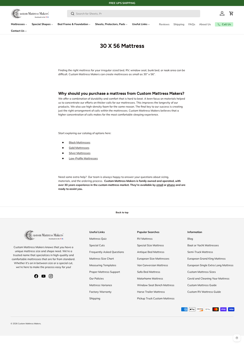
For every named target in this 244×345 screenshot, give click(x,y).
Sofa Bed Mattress (148, 271)
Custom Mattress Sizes (201, 271)
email (159, 185)
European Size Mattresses (153, 258)
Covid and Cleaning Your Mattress (208, 278)
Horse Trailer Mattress (151, 291)
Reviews (164, 24)
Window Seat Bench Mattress (155, 285)
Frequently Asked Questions (106, 252)
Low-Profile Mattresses (83, 158)
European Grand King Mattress (206, 258)
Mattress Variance (100, 285)
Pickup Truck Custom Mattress (155, 298)
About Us (205, 24)
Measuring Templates (102, 265)
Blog (190, 238)
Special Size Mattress (150, 245)
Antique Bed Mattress (150, 252)
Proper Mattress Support (104, 271)
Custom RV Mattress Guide (204, 291)
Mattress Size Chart (101, 258)
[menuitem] (19, 24)
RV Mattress (145, 238)
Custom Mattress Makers (29, 323)
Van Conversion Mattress (152, 265)
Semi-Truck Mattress (200, 252)
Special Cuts (97, 245)
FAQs (191, 24)
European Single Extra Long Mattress (210, 265)
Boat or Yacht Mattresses (203, 245)
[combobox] (133, 13)
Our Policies (96, 278)
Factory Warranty (100, 291)
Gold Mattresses (79, 147)
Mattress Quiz (98, 238)
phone (171, 185)
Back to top (122, 212)
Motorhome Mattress (150, 278)
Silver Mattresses (79, 153)
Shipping (178, 24)
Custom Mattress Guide (202, 285)
